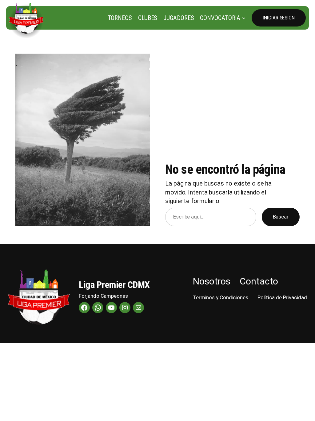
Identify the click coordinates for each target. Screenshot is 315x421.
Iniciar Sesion (279, 17)
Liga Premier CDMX (114, 284)
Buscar (281, 217)
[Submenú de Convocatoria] (243, 18)
